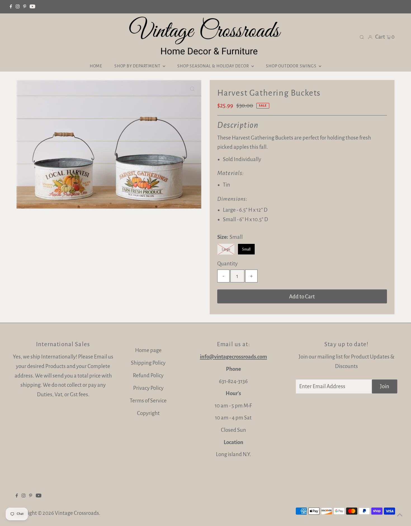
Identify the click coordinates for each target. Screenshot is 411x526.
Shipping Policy (148, 363)
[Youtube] (32, 6)
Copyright (148, 413)
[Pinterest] (25, 6)
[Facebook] (10, 6)
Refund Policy (148, 375)
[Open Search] (361, 37)
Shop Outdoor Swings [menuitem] (291, 66)
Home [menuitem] (96, 66)
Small (246, 249)
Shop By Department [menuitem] (137, 66)
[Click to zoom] (192, 89)
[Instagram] (17, 6)
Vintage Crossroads (77, 513)
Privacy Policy (148, 388)
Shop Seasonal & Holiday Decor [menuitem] (213, 66)
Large (226, 249)
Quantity (227, 263)
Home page (148, 350)
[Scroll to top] (399, 514)
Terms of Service (148, 401)
